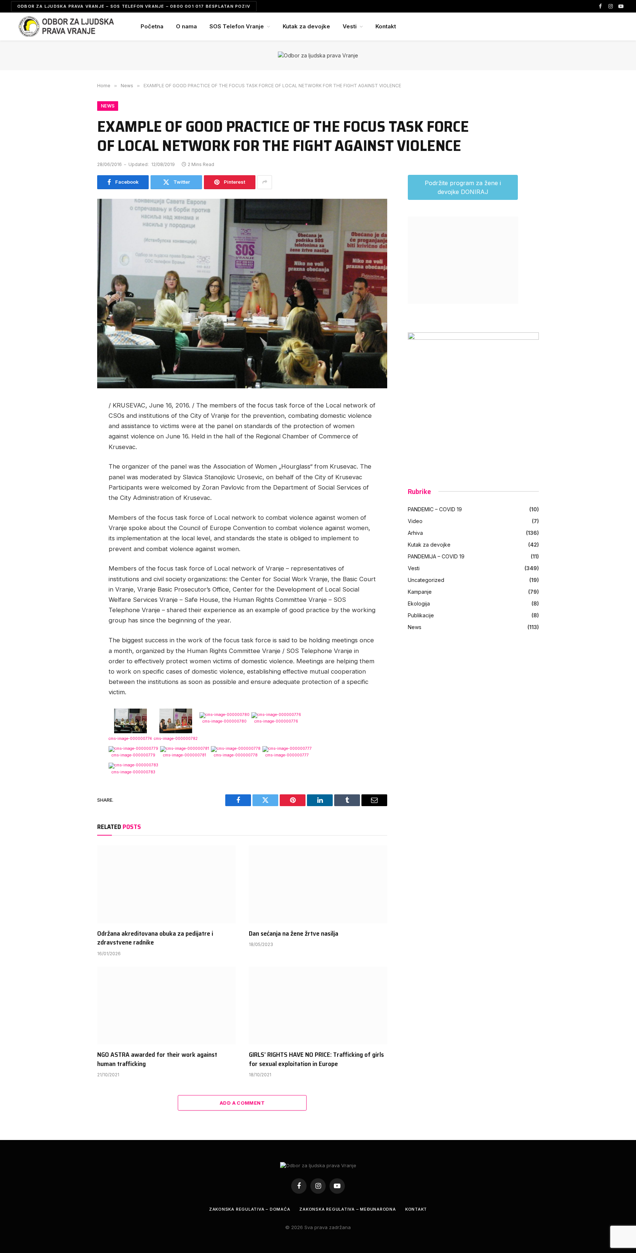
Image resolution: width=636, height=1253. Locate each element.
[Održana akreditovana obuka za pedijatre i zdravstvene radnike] (166, 884)
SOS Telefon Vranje (236, 26)
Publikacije (421, 615)
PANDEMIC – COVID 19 (435, 509)
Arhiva (415, 533)
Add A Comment (242, 1103)
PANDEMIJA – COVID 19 (436, 556)
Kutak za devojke (306, 26)
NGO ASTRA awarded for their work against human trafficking (157, 1059)
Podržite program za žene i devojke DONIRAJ (463, 187)
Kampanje (420, 592)
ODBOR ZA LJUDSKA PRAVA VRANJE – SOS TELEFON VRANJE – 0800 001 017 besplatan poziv (133, 6)
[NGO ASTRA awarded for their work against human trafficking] (166, 1006)
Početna (152, 26)
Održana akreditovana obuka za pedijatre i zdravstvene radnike (155, 938)
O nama (186, 26)
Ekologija (419, 603)
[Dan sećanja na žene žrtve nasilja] (318, 884)
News (107, 106)
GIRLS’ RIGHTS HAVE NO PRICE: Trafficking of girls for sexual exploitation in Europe (316, 1059)
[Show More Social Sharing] (264, 182)
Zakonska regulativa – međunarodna (347, 1209)
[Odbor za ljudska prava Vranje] (66, 26)
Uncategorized (426, 580)
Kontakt (385, 26)
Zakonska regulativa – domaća (249, 1209)
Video (415, 521)
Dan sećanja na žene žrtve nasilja (293, 933)
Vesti (350, 26)
